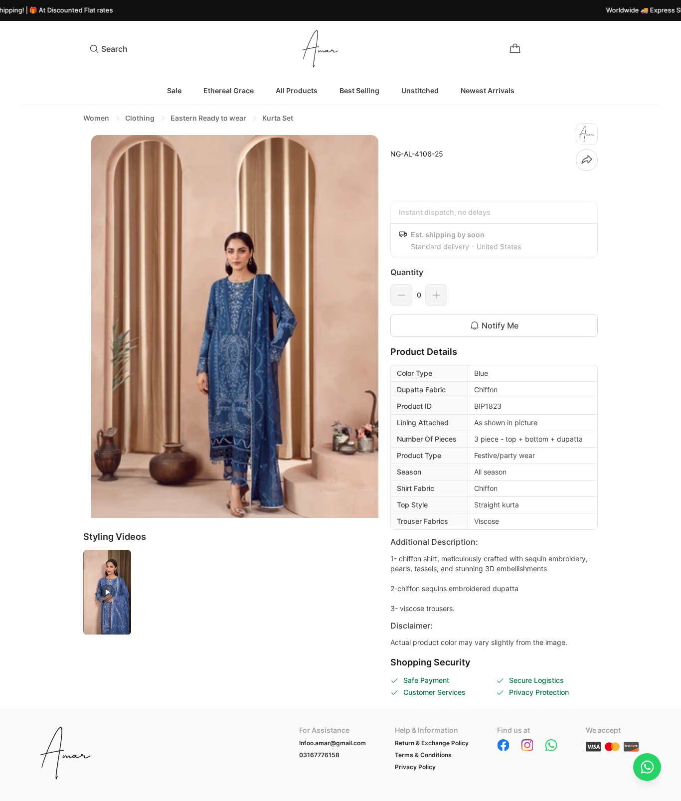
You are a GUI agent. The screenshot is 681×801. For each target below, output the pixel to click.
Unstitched (420, 90)
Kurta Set (277, 118)
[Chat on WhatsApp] (647, 767)
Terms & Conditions (423, 755)
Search (114, 49)
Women (96, 118)
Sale (174, 90)
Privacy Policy (415, 767)
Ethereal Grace (228, 90)
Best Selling (359, 90)
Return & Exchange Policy (432, 743)
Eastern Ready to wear (208, 118)
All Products (297, 90)
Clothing (140, 118)
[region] (230, 326)
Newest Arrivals (487, 90)
